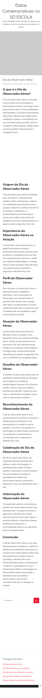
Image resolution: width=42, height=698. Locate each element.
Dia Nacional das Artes (12, 664)
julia (35, 84)
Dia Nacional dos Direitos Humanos (18, 672)
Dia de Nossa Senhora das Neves (17, 676)
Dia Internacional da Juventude (16, 668)
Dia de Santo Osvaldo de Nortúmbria (19, 680)
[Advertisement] (21, 53)
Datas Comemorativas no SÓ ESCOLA (21, 11)
